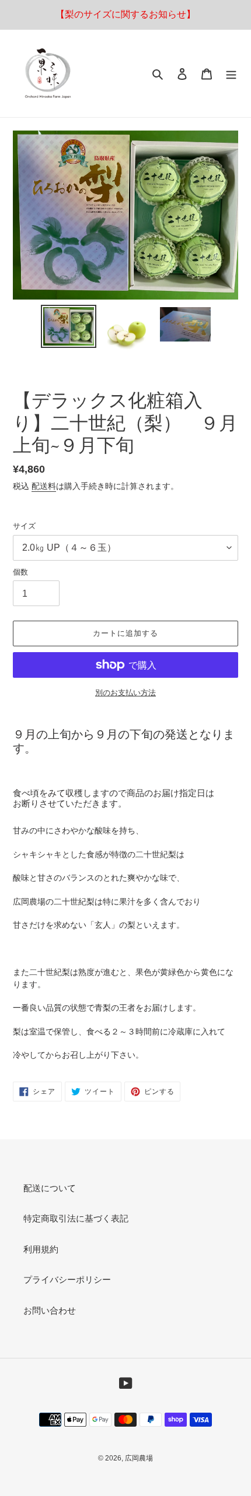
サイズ (24, 526)
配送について (49, 1188)
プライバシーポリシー (67, 1279)
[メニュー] (231, 73)
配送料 (44, 486)
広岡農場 (139, 1458)
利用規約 (40, 1249)
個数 (20, 572)
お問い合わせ (49, 1310)
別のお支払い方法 (125, 692)
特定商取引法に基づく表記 (75, 1218)
